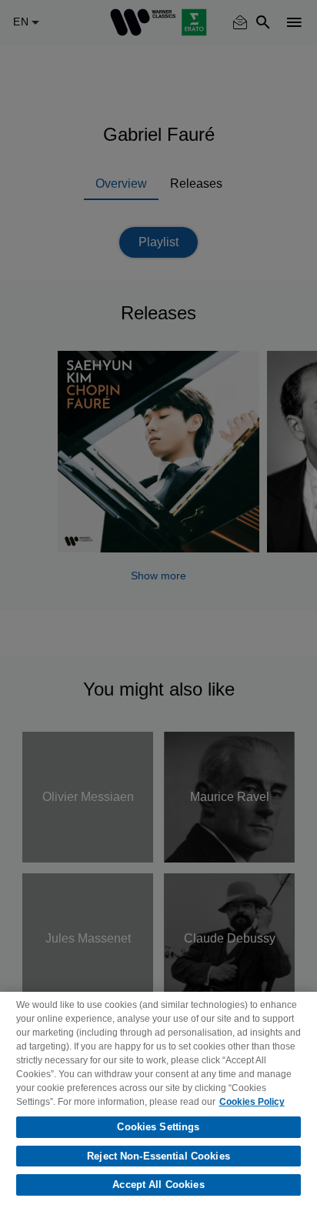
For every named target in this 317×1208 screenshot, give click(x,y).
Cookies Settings (158, 1127)
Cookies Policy (252, 1101)
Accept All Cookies (158, 1184)
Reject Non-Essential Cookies (158, 1156)
